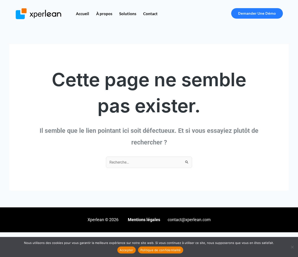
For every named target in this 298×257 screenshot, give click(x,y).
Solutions (127, 13)
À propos (104, 13)
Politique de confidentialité (160, 250)
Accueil (82, 13)
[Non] (292, 247)
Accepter (126, 250)
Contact (150, 13)
